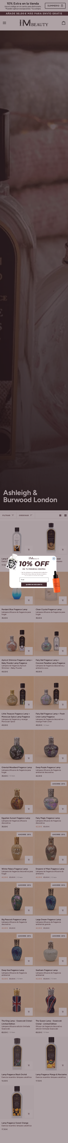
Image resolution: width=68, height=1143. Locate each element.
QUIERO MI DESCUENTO (34, 584)
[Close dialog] (54, 558)
